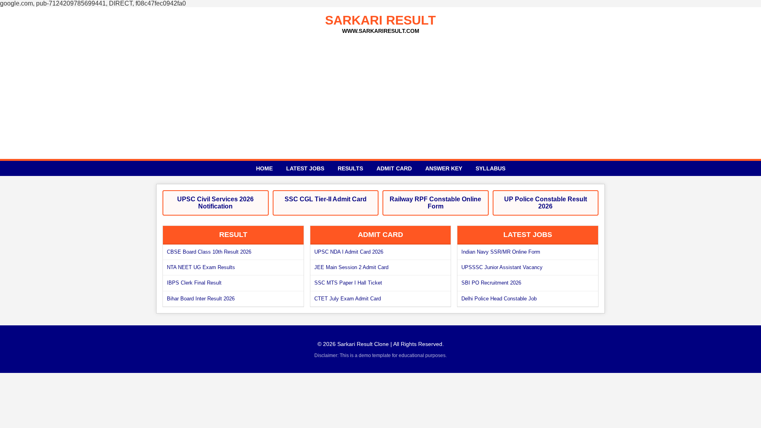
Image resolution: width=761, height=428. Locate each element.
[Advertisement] (380, 93)
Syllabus (490, 168)
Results (350, 168)
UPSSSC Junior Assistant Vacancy (502, 267)
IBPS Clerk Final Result (194, 283)
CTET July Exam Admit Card (347, 299)
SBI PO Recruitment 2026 (491, 283)
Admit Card (394, 168)
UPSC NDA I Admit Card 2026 (348, 252)
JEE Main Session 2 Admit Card (351, 267)
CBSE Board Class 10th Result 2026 (209, 252)
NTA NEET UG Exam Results (201, 267)
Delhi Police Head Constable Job (499, 299)
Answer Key (443, 168)
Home (264, 168)
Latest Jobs (305, 168)
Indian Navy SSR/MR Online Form (500, 252)
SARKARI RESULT (380, 20)
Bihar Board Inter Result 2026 (201, 299)
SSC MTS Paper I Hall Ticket (348, 283)
